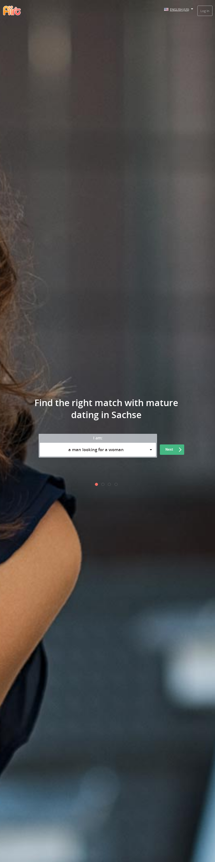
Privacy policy (139, 470)
